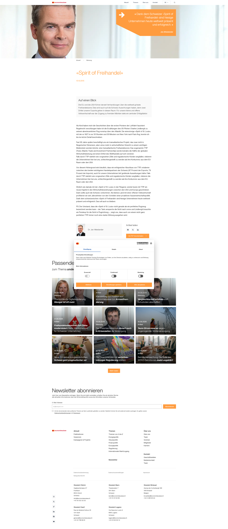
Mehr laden (114, 371)
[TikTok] (54, 506)
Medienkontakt (149, 460)
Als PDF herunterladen (135, 236)
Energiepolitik (114, 437)
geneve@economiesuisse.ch (83, 518)
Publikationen (78, 434)
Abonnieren (169, 406)
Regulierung (113, 448)
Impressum (77, 413)
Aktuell (126, 2)
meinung (89, 60)
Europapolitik (113, 445)
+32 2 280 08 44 (149, 498)
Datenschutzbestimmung (81, 472)
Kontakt (155, 2)
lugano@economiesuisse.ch (118, 518)
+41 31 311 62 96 (114, 498)
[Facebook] (128, 230)
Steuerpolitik (113, 440)
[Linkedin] (138, 230)
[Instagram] (54, 496)
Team (146, 437)
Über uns (145, 2)
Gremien (147, 440)
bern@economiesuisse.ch (117, 496)
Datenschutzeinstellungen (116, 472)
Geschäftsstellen (150, 457)
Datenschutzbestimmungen (63, 413)
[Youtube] (54, 521)
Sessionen (77, 437)
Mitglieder (147, 443)
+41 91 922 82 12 (114, 520)
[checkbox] (52, 411)
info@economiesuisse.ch (82, 498)
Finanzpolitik (113, 443)
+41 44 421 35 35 (80, 500)
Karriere (146, 445)
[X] (133, 230)
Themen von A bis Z (116, 434)
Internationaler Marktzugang (119, 451)
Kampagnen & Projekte (82, 440)
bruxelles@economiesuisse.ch (154, 496)
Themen (135, 2)
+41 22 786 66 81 (79, 520)
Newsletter (113, 460)
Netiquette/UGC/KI (79, 476)
